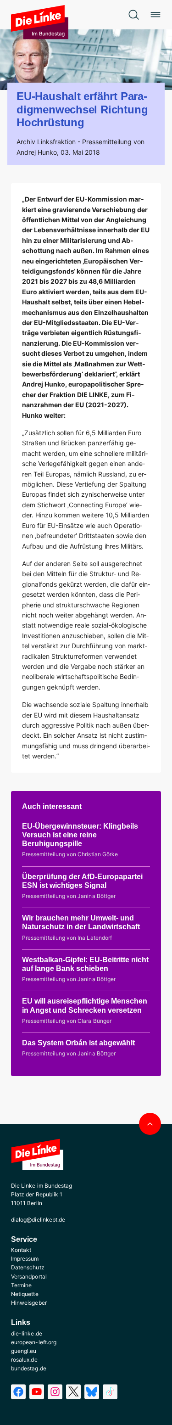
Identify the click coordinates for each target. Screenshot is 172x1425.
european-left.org (33, 1342)
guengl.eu (24, 1350)
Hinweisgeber (29, 1302)
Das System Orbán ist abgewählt (78, 1043)
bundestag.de (28, 1368)
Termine (21, 1285)
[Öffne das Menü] (155, 14)
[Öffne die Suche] (133, 14)
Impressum (25, 1258)
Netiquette (25, 1293)
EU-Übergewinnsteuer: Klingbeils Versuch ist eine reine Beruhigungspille (80, 834)
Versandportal (29, 1276)
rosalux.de (24, 1359)
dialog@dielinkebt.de (38, 1219)
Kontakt (21, 1249)
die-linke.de (26, 1333)
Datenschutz (27, 1267)
